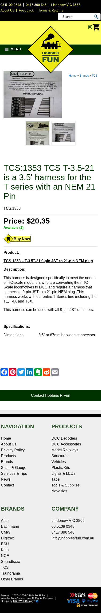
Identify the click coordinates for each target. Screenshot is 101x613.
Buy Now (22, 239)
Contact (7, 485)
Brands (84, 75)
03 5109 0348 (10, 5)
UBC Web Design (23, 601)
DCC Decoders (64, 438)
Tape (55, 479)
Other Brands (12, 579)
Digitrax (7, 538)
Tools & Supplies (65, 485)
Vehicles (58, 462)
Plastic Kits (60, 468)
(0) (90, 27)
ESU (5, 544)
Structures (59, 456)
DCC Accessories (66, 444)
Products (8, 456)
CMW (5, 532)
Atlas (5, 521)
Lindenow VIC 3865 (65, 5)
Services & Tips (14, 473)
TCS (94, 75)
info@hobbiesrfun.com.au (72, 538)
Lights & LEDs (63, 473)
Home (73, 75)
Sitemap (5, 595)
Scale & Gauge (13, 468)
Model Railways (64, 450)
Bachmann (10, 526)
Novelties (59, 491)
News (6, 479)
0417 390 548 (36, 5)
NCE (5, 556)
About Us (8, 444)
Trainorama (10, 573)
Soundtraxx (10, 562)
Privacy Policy (13, 450)
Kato (5, 550)
